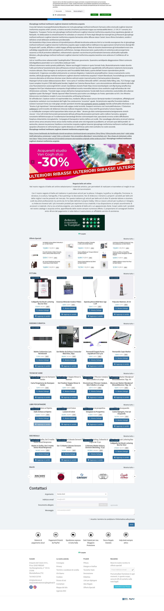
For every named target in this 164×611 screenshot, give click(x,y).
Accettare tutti (105, 14)
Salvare (94, 14)
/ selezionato (59, 15)
